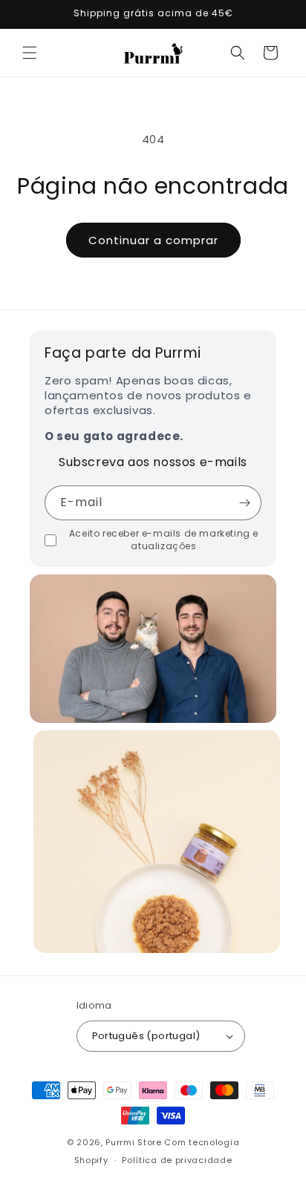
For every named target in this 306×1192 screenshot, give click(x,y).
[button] (29, 52)
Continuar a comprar (153, 240)
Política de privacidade (177, 1160)
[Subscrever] (244, 502)
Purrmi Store (133, 1142)
